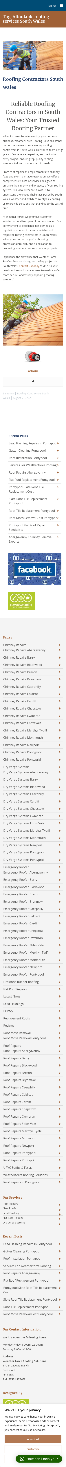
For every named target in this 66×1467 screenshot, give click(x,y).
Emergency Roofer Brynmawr (23, 902)
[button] (39, 1459)
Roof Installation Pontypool (28, 458)
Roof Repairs (12, 1046)
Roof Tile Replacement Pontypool (32, 511)
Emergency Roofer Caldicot (21, 916)
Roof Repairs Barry (16, 1058)
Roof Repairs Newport (18, 1146)
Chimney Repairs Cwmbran (21, 716)
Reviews (8, 1026)
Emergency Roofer (16, 867)
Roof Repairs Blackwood (20, 1065)
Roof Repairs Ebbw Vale (19, 1124)
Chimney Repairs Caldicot (20, 694)
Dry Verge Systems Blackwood (24, 787)
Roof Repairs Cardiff (17, 1102)
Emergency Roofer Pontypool (23, 974)
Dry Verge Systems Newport (22, 845)
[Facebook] (33, 382)
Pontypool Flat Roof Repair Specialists (27, 527)
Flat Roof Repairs (15, 989)
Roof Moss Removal (17, 1033)
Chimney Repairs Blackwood (22, 665)
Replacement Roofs (16, 1018)
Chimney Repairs (14, 645)
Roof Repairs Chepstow (19, 1109)
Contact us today (29, 266)
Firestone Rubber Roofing (21, 982)
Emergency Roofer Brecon (21, 894)
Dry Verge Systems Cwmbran (23, 816)
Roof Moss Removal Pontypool (24, 1038)
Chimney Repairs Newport (21, 745)
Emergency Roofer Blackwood (23, 887)
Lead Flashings (13, 1004)
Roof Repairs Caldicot (18, 1095)
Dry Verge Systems (16, 767)
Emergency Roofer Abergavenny (25, 872)
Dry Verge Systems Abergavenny (25, 772)
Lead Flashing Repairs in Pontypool (33, 443)
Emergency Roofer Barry (20, 880)
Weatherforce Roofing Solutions (25, 1175)
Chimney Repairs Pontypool (22, 752)
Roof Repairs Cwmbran (19, 1116)
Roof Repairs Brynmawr (19, 1080)
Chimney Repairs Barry (19, 657)
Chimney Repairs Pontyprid (22, 759)
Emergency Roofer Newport (22, 967)
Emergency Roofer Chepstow (23, 931)
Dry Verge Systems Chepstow (23, 809)
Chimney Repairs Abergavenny (24, 650)
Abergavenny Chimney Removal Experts (30, 539)
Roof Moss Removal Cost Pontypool (33, 518)
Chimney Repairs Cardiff (19, 701)
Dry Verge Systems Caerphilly (23, 794)
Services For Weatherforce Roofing (33, 465)
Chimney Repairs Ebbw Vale (22, 723)
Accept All (33, 1439)
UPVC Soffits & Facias (17, 1168)
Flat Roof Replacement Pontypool (32, 480)
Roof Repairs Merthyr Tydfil (22, 1131)
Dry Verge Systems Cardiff (21, 801)
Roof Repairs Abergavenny (27, 472)
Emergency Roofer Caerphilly (23, 909)
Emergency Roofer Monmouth (24, 960)
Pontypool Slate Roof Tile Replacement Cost (26, 489)
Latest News (11, 996)
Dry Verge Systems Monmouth (24, 838)
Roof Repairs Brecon (17, 1073)
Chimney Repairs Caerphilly (22, 687)
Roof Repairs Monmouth (20, 1138)
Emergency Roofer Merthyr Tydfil (26, 952)
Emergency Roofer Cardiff (21, 923)
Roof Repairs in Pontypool (21, 1182)
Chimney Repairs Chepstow (22, 708)
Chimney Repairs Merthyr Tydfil (25, 730)
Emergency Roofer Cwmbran (23, 938)
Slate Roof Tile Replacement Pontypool (28, 501)
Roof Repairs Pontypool (19, 1153)
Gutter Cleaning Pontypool (27, 450)
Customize (33, 1449)
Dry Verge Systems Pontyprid (23, 860)
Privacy (8, 1011)
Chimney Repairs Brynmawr (22, 679)
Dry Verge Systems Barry (20, 779)
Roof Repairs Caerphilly (19, 1087)
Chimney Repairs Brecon (20, 672)
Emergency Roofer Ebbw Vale (23, 945)
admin (10, 393)
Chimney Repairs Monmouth (23, 738)
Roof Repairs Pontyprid (19, 1160)
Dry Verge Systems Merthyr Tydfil (26, 831)
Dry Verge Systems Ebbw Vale (23, 823)
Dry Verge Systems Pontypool (23, 852)
